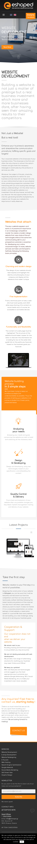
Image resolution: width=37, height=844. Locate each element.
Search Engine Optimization (11, 765)
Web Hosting (6, 762)
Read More (7, 47)
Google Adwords (7, 767)
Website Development (9, 752)
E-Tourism (5, 760)
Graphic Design (7, 775)
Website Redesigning (9, 757)
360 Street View (7, 772)
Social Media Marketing (10, 770)
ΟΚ (22, 841)
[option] (18, 547)
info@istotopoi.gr (12, 818)
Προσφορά (30, 16)
